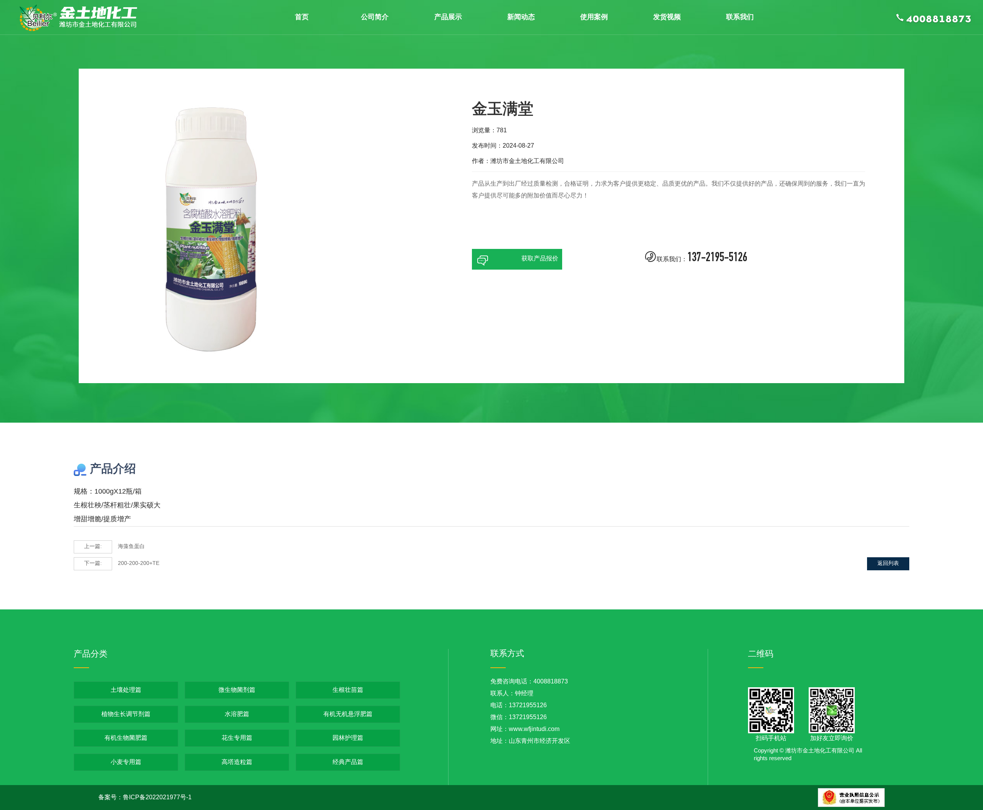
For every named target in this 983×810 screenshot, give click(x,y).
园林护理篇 (348, 738)
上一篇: (93, 547)
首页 (302, 17)
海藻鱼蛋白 (114, 547)
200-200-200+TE (121, 563)
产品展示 (448, 17)
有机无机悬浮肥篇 (347, 714)
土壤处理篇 (126, 690)
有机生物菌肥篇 (125, 738)
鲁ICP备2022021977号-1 (157, 797)
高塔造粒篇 (237, 762)
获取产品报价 (517, 260)
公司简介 (375, 17)
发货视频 (667, 17)
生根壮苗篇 (348, 690)
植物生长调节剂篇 (126, 714)
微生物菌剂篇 (236, 690)
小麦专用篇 (126, 762)
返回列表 (888, 563)
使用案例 (594, 17)
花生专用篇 (237, 738)
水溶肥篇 (237, 714)
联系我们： (695, 257)
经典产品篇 (348, 762)
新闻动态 (521, 17)
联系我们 (740, 17)
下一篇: (93, 563)
